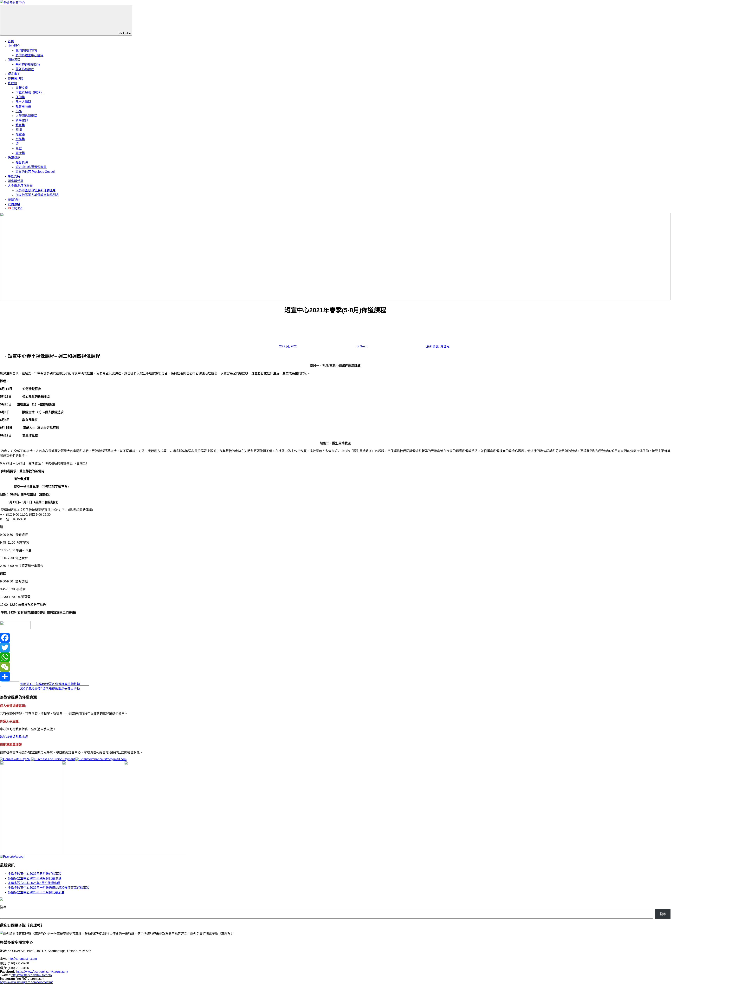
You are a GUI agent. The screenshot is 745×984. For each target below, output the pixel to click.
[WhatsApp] (335, 657)
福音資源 (22, 162)
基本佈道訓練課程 (28, 64)
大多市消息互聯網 (20, 185)
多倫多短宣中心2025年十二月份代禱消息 (36, 892)
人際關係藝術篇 (26, 115)
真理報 (12, 83)
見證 (19, 148)
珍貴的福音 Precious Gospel (35, 171)
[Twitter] (335, 647)
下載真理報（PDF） (30, 92)
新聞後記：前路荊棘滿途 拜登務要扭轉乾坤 (54, 684)
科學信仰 (22, 120)
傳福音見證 (15, 78)
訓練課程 (14, 60)
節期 (19, 129)
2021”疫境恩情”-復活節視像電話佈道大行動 (50, 688)
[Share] (335, 676)
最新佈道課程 (25, 69)
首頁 (11, 41)
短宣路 (20, 134)
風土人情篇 (23, 101)
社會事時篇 (23, 106)
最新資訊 (432, 346)
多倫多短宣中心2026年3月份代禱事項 (34, 883)
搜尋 (3, 907)
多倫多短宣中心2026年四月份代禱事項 (34, 878)
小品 (19, 111)
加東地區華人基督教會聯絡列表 (37, 195)
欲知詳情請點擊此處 (14, 736)
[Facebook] (335, 638)
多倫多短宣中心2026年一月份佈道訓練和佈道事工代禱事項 (48, 887)
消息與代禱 (15, 181)
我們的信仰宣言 (26, 50)
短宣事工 (14, 73)
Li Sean (362, 346)
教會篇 (20, 125)
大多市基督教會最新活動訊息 (36, 190)
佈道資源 (14, 157)
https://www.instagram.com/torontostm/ (26, 982)
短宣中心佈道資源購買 (31, 167)
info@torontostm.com (22, 958)
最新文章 (22, 87)
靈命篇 (20, 153)
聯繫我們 (14, 199)
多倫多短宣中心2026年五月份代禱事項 (34, 873)
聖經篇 (20, 139)
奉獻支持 (14, 176)
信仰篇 (20, 97)
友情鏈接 (14, 204)
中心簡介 (14, 46)
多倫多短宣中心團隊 (29, 55)
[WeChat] (335, 667)
